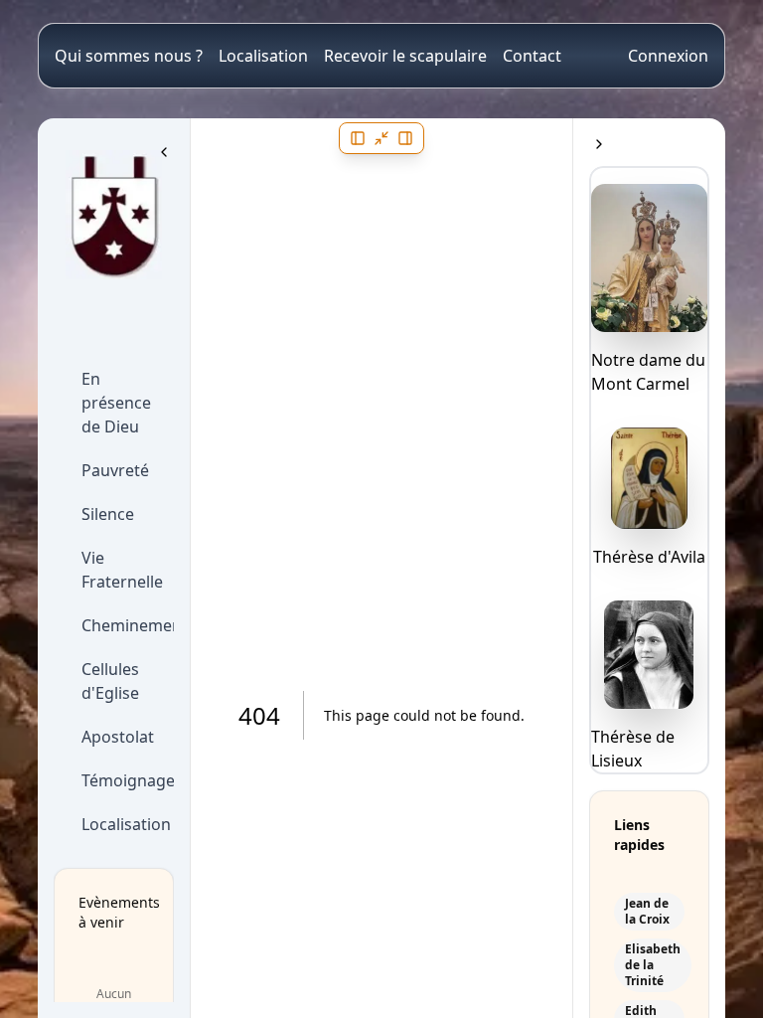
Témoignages (121, 780)
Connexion (668, 56)
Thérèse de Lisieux (633, 748)
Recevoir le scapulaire (405, 56)
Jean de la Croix (647, 912)
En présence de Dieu (116, 402)
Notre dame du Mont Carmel (648, 372)
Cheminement (121, 625)
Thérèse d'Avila (649, 557)
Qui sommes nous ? (129, 56)
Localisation (263, 56)
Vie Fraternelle (121, 570)
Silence (107, 514)
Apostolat (117, 737)
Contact (532, 56)
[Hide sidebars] (381, 138)
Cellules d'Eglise (110, 681)
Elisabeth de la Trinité (653, 965)
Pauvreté (115, 470)
